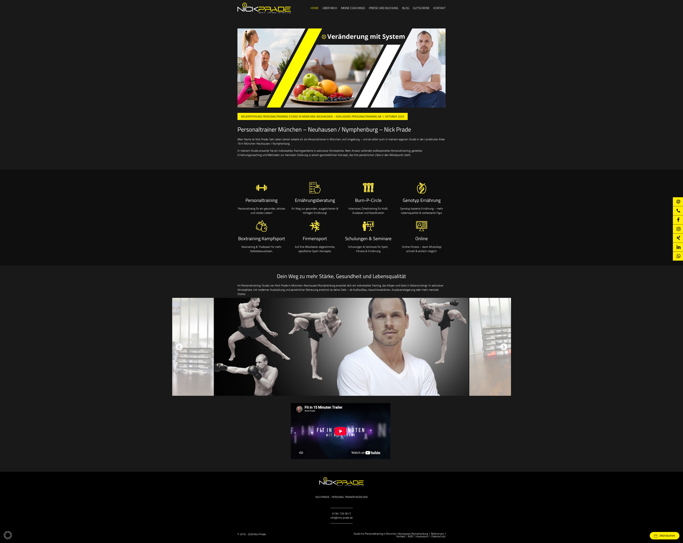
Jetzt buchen (667, 535)
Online (421, 238)
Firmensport (315, 238)
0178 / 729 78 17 (341, 513)
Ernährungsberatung (315, 200)
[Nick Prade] (264, 8)
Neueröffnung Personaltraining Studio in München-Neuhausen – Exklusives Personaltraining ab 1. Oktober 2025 (322, 116)
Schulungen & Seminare (368, 238)
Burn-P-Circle (368, 200)
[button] (179, 346)
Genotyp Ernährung (422, 200)
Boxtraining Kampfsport (261, 238)
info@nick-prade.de (341, 518)
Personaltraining (261, 200)
